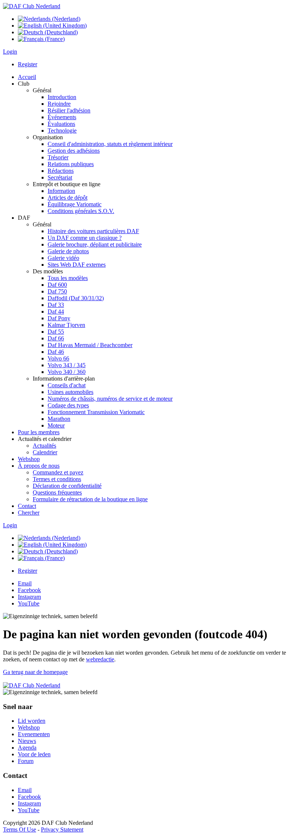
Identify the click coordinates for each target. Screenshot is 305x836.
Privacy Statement (62, 829)
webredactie (100, 659)
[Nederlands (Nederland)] (49, 19)
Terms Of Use (19, 829)
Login (10, 51)
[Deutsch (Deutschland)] (48, 32)
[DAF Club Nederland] (31, 6)
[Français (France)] (41, 39)
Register (27, 64)
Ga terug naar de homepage (35, 672)
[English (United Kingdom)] (52, 25)
